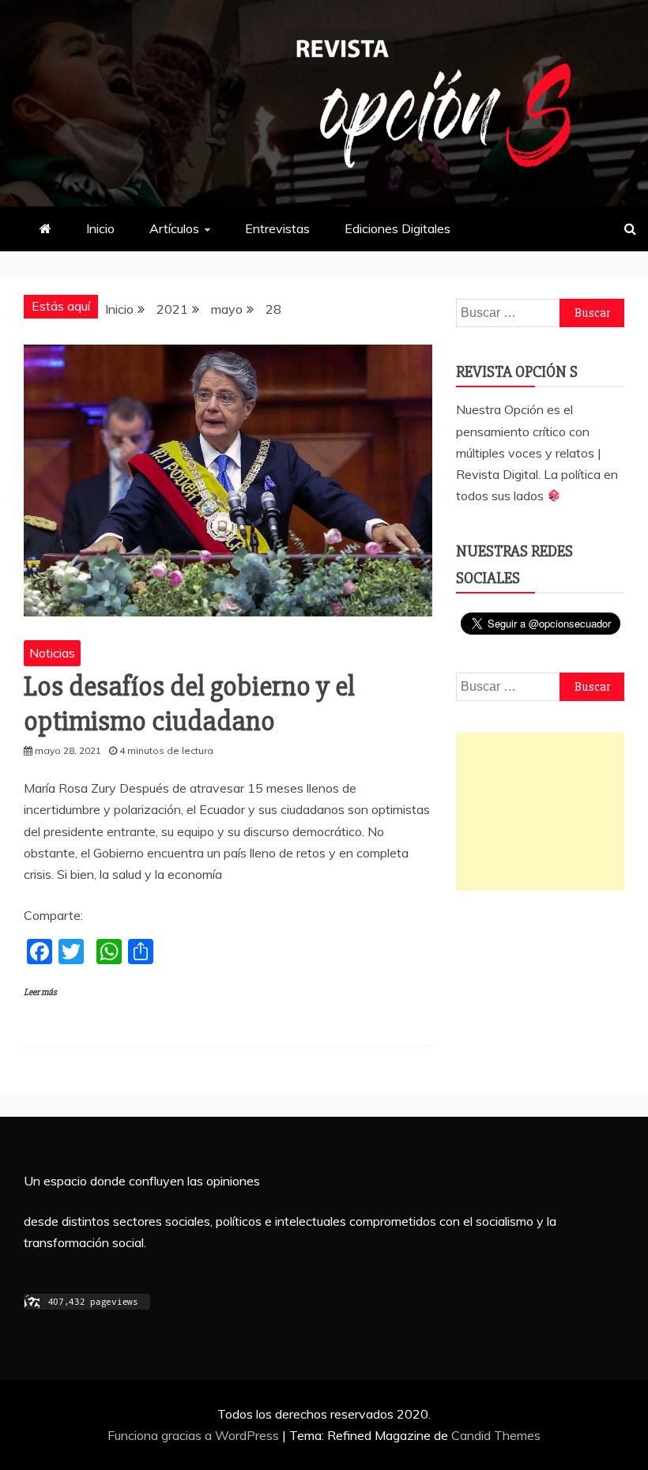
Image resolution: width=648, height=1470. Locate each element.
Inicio (100, 228)
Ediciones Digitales (397, 228)
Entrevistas (277, 228)
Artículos (174, 228)
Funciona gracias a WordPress (194, 1435)
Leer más (40, 992)
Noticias (52, 653)
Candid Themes (496, 1435)
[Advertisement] (540, 812)
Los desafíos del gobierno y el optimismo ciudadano (189, 703)
